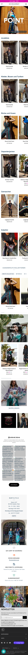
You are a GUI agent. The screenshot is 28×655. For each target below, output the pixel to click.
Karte (14, 515)
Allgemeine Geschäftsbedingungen (10, 652)
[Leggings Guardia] (9, 206)
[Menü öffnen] (3, 4)
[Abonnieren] (25, 617)
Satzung (12, 651)
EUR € (15, 648)
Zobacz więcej (14, 20)
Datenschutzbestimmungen (8, 625)
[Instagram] (7, 642)
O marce (22, 652)
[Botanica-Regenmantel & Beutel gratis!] (9, 355)
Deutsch (5, 648)
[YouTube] (10, 642)
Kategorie (4, 634)
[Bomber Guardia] (9, 166)
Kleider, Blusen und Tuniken (12, 76)
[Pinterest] (4, 642)
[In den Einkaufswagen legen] (15, 254)
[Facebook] (1, 642)
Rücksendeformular (14, 560)
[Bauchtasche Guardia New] (9, 244)
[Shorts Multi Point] (9, 127)
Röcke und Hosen (8, 113)
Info (2, 638)
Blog (2, 653)
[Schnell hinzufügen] (15, 62)
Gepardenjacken (8, 151)
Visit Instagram (14, 484)
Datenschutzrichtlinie (21, 651)
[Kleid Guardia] (9, 52)
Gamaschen (6, 191)
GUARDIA (5, 38)
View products (14, 397)
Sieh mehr (14, 333)
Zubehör (4, 230)
